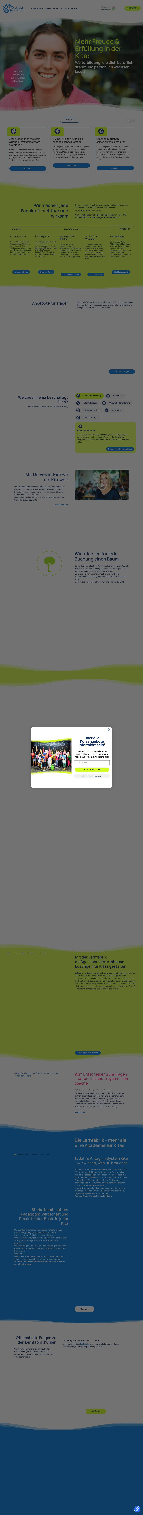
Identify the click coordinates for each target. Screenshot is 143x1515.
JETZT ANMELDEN (92, 770)
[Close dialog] (109, 729)
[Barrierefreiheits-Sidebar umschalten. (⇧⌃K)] (137, 1509)
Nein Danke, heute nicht (91, 776)
